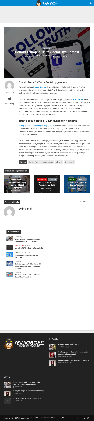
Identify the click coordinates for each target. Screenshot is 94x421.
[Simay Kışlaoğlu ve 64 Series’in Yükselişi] (52, 363)
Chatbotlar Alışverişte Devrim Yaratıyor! (77, 183)
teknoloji (59, 162)
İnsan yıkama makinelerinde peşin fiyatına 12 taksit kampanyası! (17, 184)
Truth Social (77, 99)
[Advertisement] (47, 14)
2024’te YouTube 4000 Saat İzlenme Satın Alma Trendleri (28, 276)
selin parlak (9, 93)
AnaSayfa (34, 418)
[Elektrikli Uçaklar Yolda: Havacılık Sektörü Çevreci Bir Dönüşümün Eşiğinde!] (9, 263)
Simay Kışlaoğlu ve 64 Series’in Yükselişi (73, 360)
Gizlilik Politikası (48, 418)
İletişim (61, 418)
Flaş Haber (42, 179)
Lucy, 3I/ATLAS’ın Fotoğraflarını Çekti (47, 183)
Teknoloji (47, 48)
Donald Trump (39, 87)
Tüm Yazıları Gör (82, 202)
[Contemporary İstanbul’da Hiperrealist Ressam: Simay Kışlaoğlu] (52, 354)
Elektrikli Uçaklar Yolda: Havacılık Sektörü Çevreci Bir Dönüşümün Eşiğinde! (28, 266)
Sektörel (72, 179)
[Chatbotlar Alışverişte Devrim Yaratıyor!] (9, 254)
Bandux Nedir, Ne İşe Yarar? (69, 344)
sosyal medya (47, 162)
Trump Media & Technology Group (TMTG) (37, 125)
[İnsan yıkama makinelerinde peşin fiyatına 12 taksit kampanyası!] (9, 238)
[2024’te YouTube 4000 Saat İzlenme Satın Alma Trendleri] (9, 274)
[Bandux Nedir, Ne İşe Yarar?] (52, 347)
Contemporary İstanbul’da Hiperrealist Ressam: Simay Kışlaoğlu (73, 353)
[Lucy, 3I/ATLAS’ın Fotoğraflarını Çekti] (9, 247)
